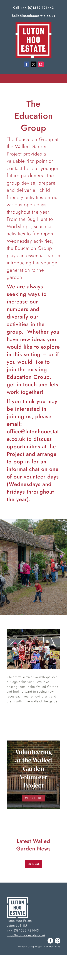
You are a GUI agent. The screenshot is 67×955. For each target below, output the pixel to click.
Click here (33, 798)
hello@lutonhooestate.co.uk (33, 15)
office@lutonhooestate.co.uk (33, 435)
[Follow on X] (33, 64)
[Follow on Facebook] (26, 64)
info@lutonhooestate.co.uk (26, 935)
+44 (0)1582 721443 (37, 7)
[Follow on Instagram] (41, 64)
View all (33, 864)
